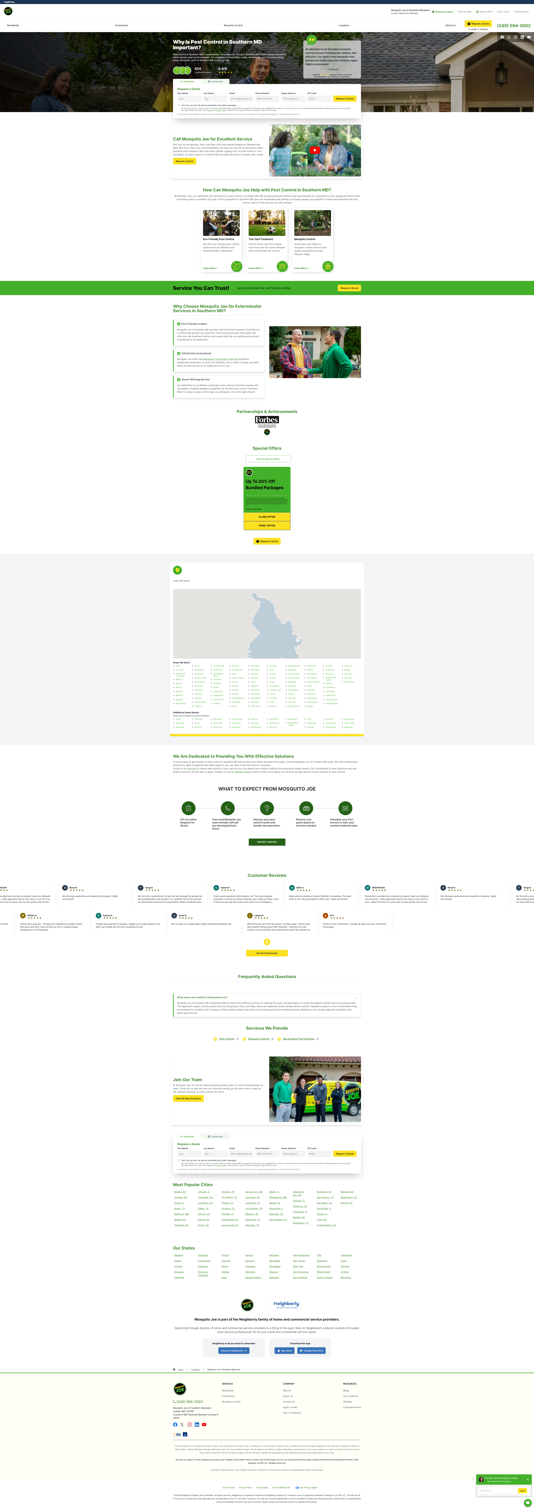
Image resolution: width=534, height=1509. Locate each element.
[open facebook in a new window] (502, 38)
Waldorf (347, 670)
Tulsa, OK (322, 1219)
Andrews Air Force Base (180, 675)
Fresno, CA (227, 1203)
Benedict (179, 699)
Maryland (250, 1272)
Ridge (309, 686)
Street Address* (288, 93)
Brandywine (199, 670)
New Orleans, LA (278, 1219)
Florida (225, 1255)
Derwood (254, 719)
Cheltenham (218, 670)
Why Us (287, 1390)
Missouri (273, 1272)
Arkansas (179, 1272)
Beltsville (179, 695)
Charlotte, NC (181, 1225)
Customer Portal (521, 11)
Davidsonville (237, 670)
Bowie (197, 666)
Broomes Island (200, 678)
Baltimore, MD (181, 1214)
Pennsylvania (323, 1266)
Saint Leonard (312, 702)
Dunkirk (235, 690)
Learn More (209, 268)
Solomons (329, 674)
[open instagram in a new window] (515, 38)
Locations (344, 25)
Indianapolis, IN (230, 1219)
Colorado (203, 1255)
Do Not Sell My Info (281, 1487)
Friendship (236, 702)
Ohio (319, 1255)
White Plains (349, 682)
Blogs (346, 1390)
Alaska (177, 1260)
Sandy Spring (331, 723)
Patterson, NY (300, 1206)
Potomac (310, 727)
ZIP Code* (312, 93)
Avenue (179, 683)
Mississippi (275, 1266)
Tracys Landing (332, 699)
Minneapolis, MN (278, 1197)
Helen (253, 682)
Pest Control (226, 1038)
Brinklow (198, 727)
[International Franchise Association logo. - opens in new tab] (177, 1435)
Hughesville (255, 694)
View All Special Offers (268, 459)
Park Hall (291, 702)
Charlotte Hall (218, 666)
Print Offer (267, 525)
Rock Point (311, 694)
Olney (309, 719)
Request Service (267, 842)
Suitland (329, 683)
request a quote (243, 771)
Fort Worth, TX (229, 1197)
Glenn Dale (255, 666)
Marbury (273, 706)
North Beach (293, 690)
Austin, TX (179, 1208)
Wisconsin (346, 1277)
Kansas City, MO (254, 1191)
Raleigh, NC (299, 1217)
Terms (209, 110)
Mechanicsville (294, 666)
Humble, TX (228, 1214)
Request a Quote (480, 23)
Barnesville (180, 723)
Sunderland (330, 687)
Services (227, 1383)
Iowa (224, 1277)
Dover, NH (203, 1225)
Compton (216, 703)
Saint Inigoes (312, 698)
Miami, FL (274, 1191)
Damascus (236, 727)
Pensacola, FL (300, 1211)
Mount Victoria (294, 678)
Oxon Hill (291, 698)
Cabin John (217, 727)
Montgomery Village (293, 724)
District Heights (238, 678)
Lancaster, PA (252, 1197)
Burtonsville (217, 723)
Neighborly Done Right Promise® (220, 359)
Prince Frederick (313, 682)
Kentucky (250, 1260)
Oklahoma (322, 1260)
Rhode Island (323, 1272)
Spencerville (349, 719)
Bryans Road (199, 682)
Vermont (345, 1266)
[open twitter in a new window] (509, 38)
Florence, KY (228, 1191)
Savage (310, 706)
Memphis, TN (252, 1225)
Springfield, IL (324, 1208)
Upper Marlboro (332, 703)
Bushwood (199, 690)
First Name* (182, 93)
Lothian (272, 694)
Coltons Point (218, 699)
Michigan (274, 1255)
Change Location (444, 11)
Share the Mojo (464, 11)
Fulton (234, 706)
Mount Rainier (293, 674)
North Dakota (300, 1277)
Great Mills (255, 670)
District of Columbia (203, 1274)
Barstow (179, 687)
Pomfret (310, 670)
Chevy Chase (237, 719)
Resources (350, 1383)
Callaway (198, 698)
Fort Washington (238, 698)
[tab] (187, 81)
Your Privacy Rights (308, 1487)
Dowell (234, 682)
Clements (217, 683)
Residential (13, 25)
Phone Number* (262, 93)
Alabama (178, 1255)
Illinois (225, 1266)
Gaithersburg (256, 727)
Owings (291, 694)
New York (298, 1266)
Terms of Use (228, 1487)
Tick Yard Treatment (261, 239)
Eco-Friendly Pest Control (218, 239)
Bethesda (198, 719)
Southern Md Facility (331, 679)
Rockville (329, 719)
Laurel (272, 682)
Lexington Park (275, 690)
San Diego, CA (324, 1203)
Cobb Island (217, 691)
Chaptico (198, 706)
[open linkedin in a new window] (522, 38)
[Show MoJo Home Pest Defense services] (317, 1039)
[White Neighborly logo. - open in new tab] (9, 2)
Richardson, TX (301, 1223)
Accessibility (262, 1487)
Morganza (292, 670)
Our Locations (350, 1396)
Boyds (197, 723)
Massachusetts (253, 1277)
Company (289, 1383)
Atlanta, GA (180, 1191)
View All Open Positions (188, 1098)
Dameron (235, 666)
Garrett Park (274, 719)
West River (348, 678)
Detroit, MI (203, 1219)
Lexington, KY (252, 1203)
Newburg (291, 686)
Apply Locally (503, 11)
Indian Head (255, 706)
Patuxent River (294, 706)
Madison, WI (251, 1214)
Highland (254, 686)
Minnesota (274, 1260)
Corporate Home (352, 1407)
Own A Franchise (292, 1412)
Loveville (273, 698)
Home (180, 1369)
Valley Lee (348, 666)
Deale (234, 674)
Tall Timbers (330, 691)
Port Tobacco (312, 678)
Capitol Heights (201, 702)
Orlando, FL (299, 1200)
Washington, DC (349, 1197)
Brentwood (199, 674)
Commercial (121, 25)
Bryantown (199, 686)
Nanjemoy (292, 682)
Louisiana (250, 1266)
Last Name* (208, 93)
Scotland (329, 666)
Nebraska (274, 1277)
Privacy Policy (221, 110)
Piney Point (311, 666)
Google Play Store (313, 1351)
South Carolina (324, 1277)
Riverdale (310, 690)
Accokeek (180, 670)
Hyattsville (255, 702)
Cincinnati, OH (205, 1197)
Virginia (344, 1272)
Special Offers (485, 11)
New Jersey (299, 1260)
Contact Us (289, 1401)
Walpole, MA (347, 1191)
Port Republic (312, 674)
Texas (344, 1260)
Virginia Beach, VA (326, 1225)
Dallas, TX (203, 1208)
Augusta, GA (180, 1197)
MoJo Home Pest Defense (298, 1038)
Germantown (275, 723)
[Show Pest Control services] (237, 1039)
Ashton (178, 719)
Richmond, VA (324, 1191)
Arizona (178, 1266)
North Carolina (301, 1272)
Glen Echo (273, 727)
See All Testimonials (267, 953)
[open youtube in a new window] (529, 38)
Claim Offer (267, 516)
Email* (232, 93)
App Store (286, 1351)
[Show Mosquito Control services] (272, 1039)
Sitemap (347, 1401)
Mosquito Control (233, 25)
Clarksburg (236, 723)
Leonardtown (275, 686)
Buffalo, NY (180, 1219)
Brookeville (217, 719)
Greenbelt (254, 674)
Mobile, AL (274, 1203)
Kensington (292, 719)
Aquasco (179, 679)
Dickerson (255, 723)
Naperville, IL (276, 1208)
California (198, 694)
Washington (348, 727)
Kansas (249, 1255)
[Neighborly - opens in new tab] (185, 1434)
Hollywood (255, 690)
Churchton (217, 679)
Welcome (348, 674)
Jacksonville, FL (230, 1225)
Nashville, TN (276, 1214)
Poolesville (311, 723)
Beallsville (180, 727)
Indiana (225, 1272)
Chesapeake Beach (218, 675)
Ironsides (273, 666)
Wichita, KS (346, 1203)
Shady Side (330, 670)
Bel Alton (179, 691)
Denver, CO (204, 1214)
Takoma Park (349, 723)
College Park (218, 695)
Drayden (235, 686)
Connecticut (204, 1260)
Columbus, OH (205, 1203)
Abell (178, 666)
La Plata (273, 674)
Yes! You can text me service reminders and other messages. (209, 105)
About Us (451, 25)
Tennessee (346, 1255)
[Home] (174, 1369)
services (192, 768)
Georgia (226, 1260)
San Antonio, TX (325, 1197)
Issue (272, 670)
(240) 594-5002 (514, 25)
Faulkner (235, 694)
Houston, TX (228, 1208)
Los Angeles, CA (254, 1208)
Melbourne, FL (252, 1219)
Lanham (273, 678)
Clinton (216, 687)
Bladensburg (181, 703)
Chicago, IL (204, 1191)
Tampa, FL (322, 1214)
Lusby (272, 702)
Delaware (203, 1266)
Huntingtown (256, 698)
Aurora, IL (179, 1203)
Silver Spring (331, 727)
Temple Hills (330, 695)
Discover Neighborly (234, 1351)
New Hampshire (301, 1255)
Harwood (254, 678)
